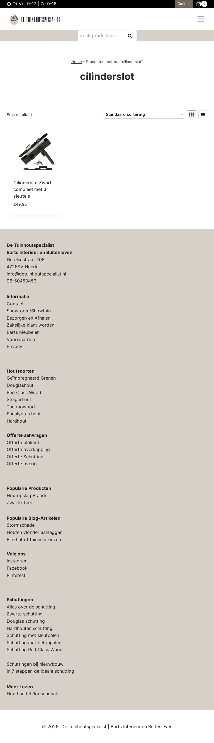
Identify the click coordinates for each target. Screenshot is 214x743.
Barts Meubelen (23, 332)
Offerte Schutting (25, 456)
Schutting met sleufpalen (33, 635)
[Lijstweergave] (202, 115)
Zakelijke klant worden (30, 325)
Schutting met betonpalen (34, 642)
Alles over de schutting (31, 607)
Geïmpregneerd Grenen (31, 378)
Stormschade (21, 525)
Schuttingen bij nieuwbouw (35, 664)
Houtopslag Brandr (27, 495)
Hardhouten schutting (29, 628)
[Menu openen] (200, 19)
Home (76, 61)
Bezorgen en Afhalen (28, 318)
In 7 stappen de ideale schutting (40, 671)
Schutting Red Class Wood (35, 649)
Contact (184, 4)
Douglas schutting (26, 621)
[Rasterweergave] (191, 115)
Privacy (14, 346)
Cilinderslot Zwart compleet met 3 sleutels (32, 189)
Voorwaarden (21, 339)
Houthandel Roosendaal (32, 693)
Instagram (17, 561)
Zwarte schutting (25, 614)
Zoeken (131, 36)
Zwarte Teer (19, 502)
